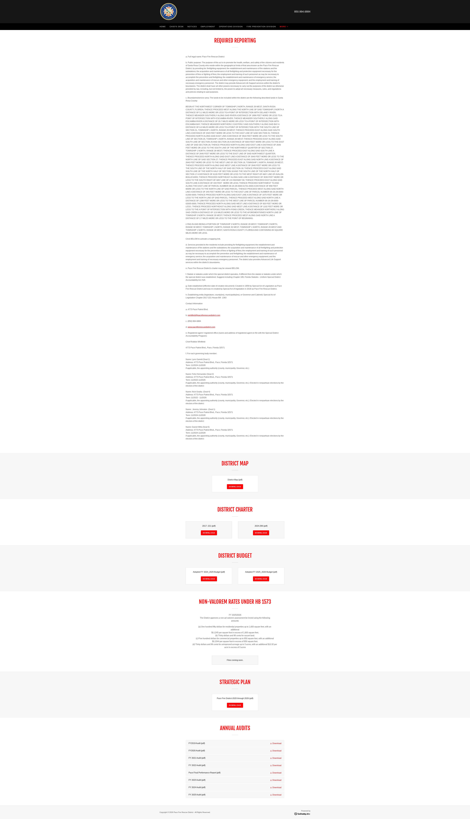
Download (235, 487)
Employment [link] (208, 27)
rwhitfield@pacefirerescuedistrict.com (204, 315)
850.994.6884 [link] (302, 11)
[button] (284, 26)
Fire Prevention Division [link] (261, 27)
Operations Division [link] (231, 27)
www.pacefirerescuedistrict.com (201, 327)
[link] (168, 11)
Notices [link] (192, 27)
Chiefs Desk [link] (177, 27)
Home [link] (163, 27)
